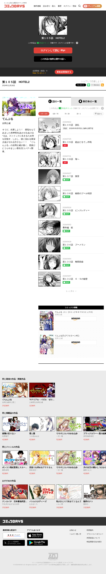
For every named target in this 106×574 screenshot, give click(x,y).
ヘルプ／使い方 (75, 534)
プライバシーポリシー (95, 534)
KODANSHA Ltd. (20, 564)
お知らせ (73, 530)
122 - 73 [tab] (55, 114)
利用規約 (90, 530)
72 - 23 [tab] (67, 114)
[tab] (54, 101)
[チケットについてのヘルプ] (77, 43)
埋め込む (97, 85)
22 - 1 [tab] (79, 114)
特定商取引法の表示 (94, 542)
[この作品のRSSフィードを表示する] (102, 85)
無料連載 (37, 6)
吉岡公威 (6, 123)
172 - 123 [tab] (44, 114)
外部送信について (93, 538)
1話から (99, 114)
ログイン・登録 (70, 6)
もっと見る (70, 291)
